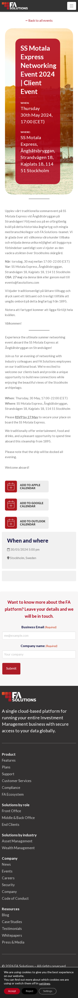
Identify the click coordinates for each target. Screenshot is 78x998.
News (6, 864)
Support (8, 774)
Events (7, 871)
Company (9, 891)
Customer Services (16, 781)
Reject (29, 991)
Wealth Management (18, 848)
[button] (71, 6)
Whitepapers (12, 935)
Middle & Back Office (18, 817)
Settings (47, 991)
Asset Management (17, 841)
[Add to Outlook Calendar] (27, 523)
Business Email (39, 627)
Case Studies (12, 922)
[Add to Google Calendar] (27, 505)
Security (8, 885)
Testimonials (12, 928)
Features (9, 760)
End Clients (10, 824)
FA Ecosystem (13, 794)
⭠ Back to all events (39, 20)
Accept (12, 991)
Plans (6, 767)
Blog (5, 915)
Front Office (11, 811)
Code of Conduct (15, 898)
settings (44, 983)
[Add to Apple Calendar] (27, 487)
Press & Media (13, 942)
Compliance (11, 787)
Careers (8, 878)
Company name (39, 646)
